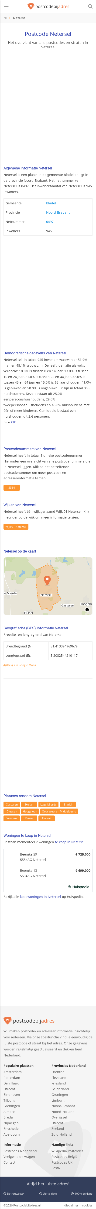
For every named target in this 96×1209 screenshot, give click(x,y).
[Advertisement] (48, 108)
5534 (11, 488)
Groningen (11, 1106)
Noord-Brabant (58, 212)
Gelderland (60, 1089)
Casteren (12, 804)
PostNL (56, 1168)
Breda (8, 1117)
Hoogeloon (30, 811)
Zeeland (57, 1128)
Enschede (11, 1128)
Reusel (29, 818)
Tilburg (9, 1100)
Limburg (58, 1100)
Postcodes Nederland (20, 1151)
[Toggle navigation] (6, 6)
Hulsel (29, 804)
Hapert (46, 818)
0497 (50, 221)
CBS (14, 422)
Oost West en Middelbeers (59, 811)
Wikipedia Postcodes (67, 1151)
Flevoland (58, 1077)
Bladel (51, 203)
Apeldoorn (11, 1134)
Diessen (12, 811)
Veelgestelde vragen (19, 1156)
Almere (9, 1111)
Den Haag (11, 1083)
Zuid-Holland (61, 1134)
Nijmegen (11, 1123)
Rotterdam (11, 1077)
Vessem (12, 818)
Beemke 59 (28, 854)
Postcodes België (64, 1156)
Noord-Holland (63, 1111)
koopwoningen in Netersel (40, 896)
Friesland (58, 1083)
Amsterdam (12, 1072)
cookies (87, 1205)
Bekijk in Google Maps (21, 665)
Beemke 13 (28, 870)
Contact (9, 1162)
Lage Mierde (48, 804)
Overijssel (59, 1117)
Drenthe (57, 1072)
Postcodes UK (61, 1162)
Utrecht (9, 1089)
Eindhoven (11, 1094)
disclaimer (71, 1205)
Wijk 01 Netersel (16, 527)
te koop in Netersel (70, 842)
